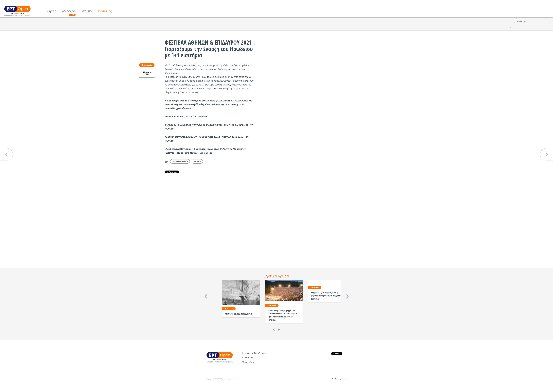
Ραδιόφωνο (68, 13)
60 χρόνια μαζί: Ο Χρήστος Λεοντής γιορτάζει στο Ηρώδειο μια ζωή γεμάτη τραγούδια (326, 295)
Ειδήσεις (50, 11)
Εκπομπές (86, 11)
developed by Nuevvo (339, 379)
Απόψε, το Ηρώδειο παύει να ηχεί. (238, 313)
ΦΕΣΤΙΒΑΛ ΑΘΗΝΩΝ (180, 161)
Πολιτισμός (104, 11)
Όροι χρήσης (248, 362)
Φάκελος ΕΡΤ (248, 357)
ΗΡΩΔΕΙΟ (197, 161)
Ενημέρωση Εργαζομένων (254, 353)
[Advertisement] (210, 217)
